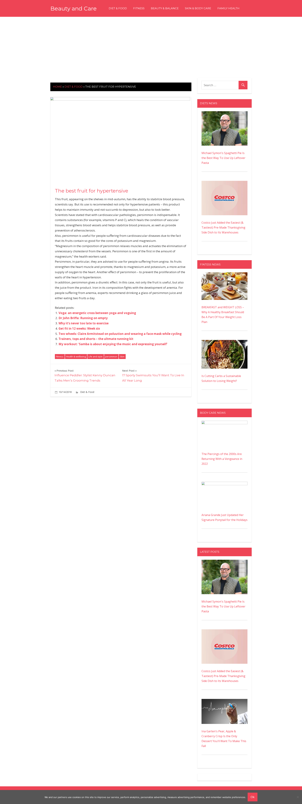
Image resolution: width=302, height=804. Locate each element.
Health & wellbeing (76, 356)
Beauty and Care (73, 8)
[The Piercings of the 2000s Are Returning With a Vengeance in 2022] (224, 423)
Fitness (139, 8)
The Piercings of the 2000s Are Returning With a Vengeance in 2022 (222, 459)
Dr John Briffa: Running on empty (83, 318)
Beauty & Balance (165, 8)
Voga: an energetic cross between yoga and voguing (97, 313)
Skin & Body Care (198, 8)
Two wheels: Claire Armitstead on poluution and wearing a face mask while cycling (120, 334)
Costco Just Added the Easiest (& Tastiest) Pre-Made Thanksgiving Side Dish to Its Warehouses (223, 227)
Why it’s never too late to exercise (84, 323)
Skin (122, 356)
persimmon (111, 356)
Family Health (228, 8)
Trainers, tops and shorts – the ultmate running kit (96, 339)
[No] (297, 797)
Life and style (95, 356)
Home (57, 86)
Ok (252, 797)
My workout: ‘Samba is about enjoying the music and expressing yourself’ (113, 344)
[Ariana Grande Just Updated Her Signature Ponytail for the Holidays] (224, 484)
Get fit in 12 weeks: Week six (79, 328)
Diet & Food (118, 8)
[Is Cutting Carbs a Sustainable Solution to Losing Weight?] (224, 342)
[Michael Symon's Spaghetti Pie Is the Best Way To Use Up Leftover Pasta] (224, 114)
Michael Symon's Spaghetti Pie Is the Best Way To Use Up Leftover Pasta (223, 158)
